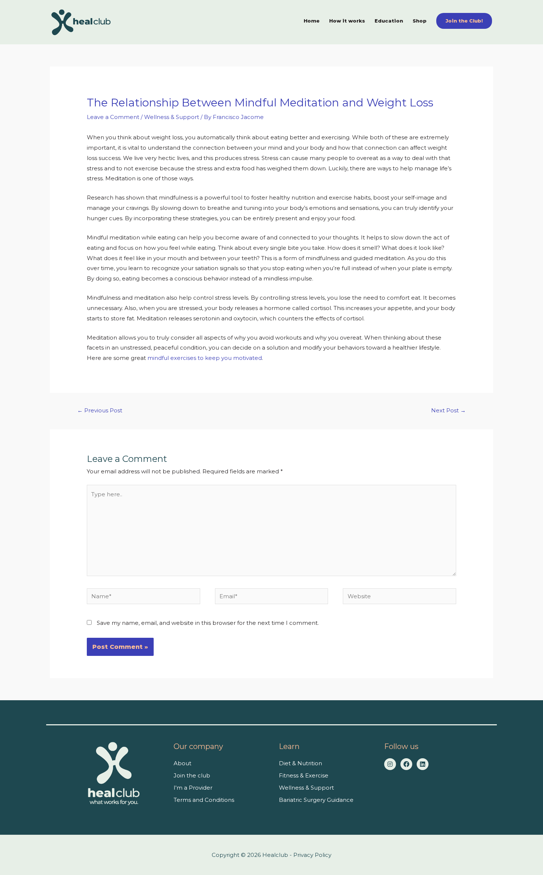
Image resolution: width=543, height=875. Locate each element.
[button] (464, 21)
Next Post (448, 410)
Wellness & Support (171, 116)
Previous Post (99, 410)
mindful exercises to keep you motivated (204, 357)
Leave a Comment (113, 116)
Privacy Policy (312, 854)
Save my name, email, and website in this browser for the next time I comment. (208, 622)
